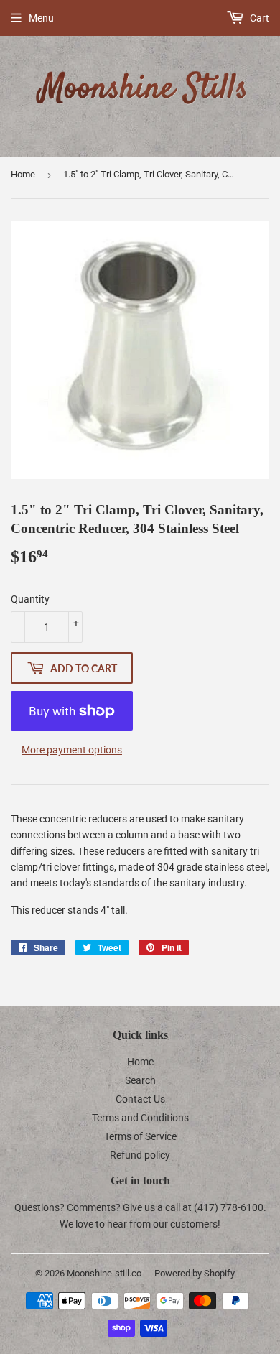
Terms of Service (140, 1136)
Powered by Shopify (194, 1273)
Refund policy (140, 1155)
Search (140, 1080)
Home (23, 174)
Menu (41, 18)
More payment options (72, 750)
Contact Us (140, 1099)
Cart (258, 18)
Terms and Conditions (140, 1117)
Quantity (30, 599)
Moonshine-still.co (104, 1273)
